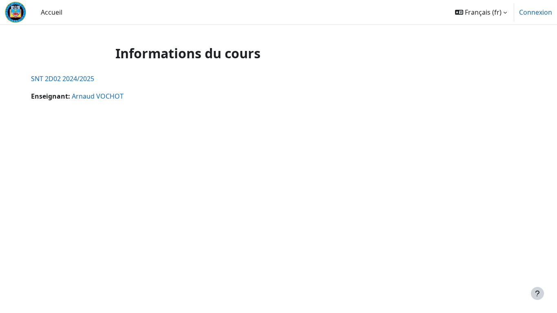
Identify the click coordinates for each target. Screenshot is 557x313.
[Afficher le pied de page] (537, 293)
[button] (481, 12)
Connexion (535, 12)
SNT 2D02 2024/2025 (62, 78)
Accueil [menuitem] (51, 12)
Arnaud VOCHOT (98, 96)
